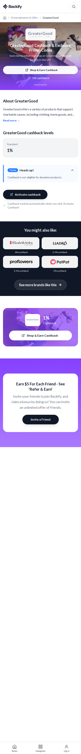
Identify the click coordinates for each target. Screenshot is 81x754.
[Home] (4, 17)
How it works (40, 84)
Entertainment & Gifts (24, 17)
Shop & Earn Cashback (44, 70)
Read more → (11, 120)
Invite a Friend (40, 419)
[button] (41, 170)
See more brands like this (38, 285)
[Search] (74, 6)
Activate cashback (28, 194)
